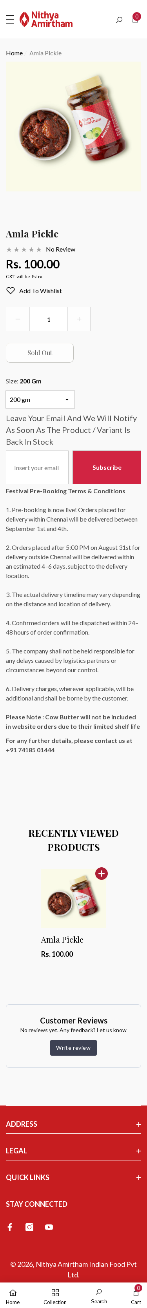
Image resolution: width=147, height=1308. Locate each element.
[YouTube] (49, 1227)
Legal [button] (16, 1150)
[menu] (10, 19)
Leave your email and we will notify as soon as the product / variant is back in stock (71, 429)
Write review (73, 1047)
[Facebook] (10, 1227)
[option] (73, 133)
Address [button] (21, 1124)
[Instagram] (29, 1227)
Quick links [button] (27, 1177)
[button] (119, 20)
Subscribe (107, 467)
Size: (24, 381)
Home (14, 53)
